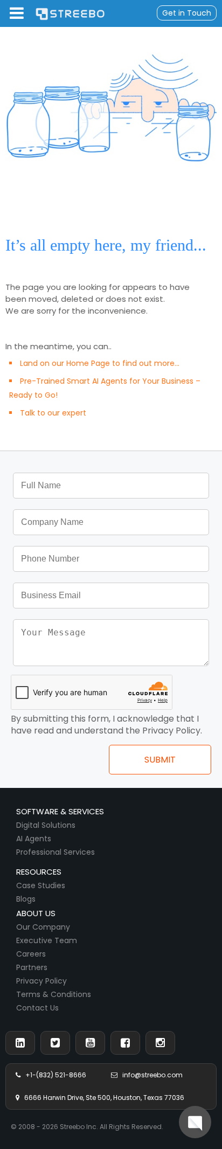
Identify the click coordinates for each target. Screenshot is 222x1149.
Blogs (26, 899)
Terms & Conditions (53, 994)
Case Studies (40, 885)
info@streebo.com (150, 1074)
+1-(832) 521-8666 (53, 1074)
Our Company (43, 927)
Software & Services (60, 811)
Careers (31, 954)
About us (36, 913)
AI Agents (33, 838)
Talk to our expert (53, 412)
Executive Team (46, 940)
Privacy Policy (41, 980)
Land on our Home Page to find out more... (99, 363)
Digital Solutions (45, 825)
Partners (31, 967)
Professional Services (55, 852)
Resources (38, 871)
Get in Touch (186, 13)
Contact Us (37, 1007)
